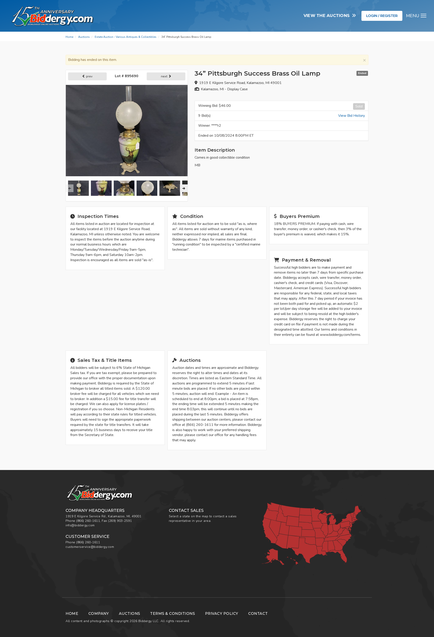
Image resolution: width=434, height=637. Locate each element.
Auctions (84, 37)
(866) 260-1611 (88, 521)
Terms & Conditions (172, 613)
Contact (258, 613)
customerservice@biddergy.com (90, 547)
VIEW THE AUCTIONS (328, 15)
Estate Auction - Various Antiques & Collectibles (125, 37)
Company (98, 613)
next (164, 76)
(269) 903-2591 (120, 521)
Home (69, 37)
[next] (184, 188)
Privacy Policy (221, 613)
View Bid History (351, 115)
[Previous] (69, 188)
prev (88, 76)
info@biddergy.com (80, 525)
